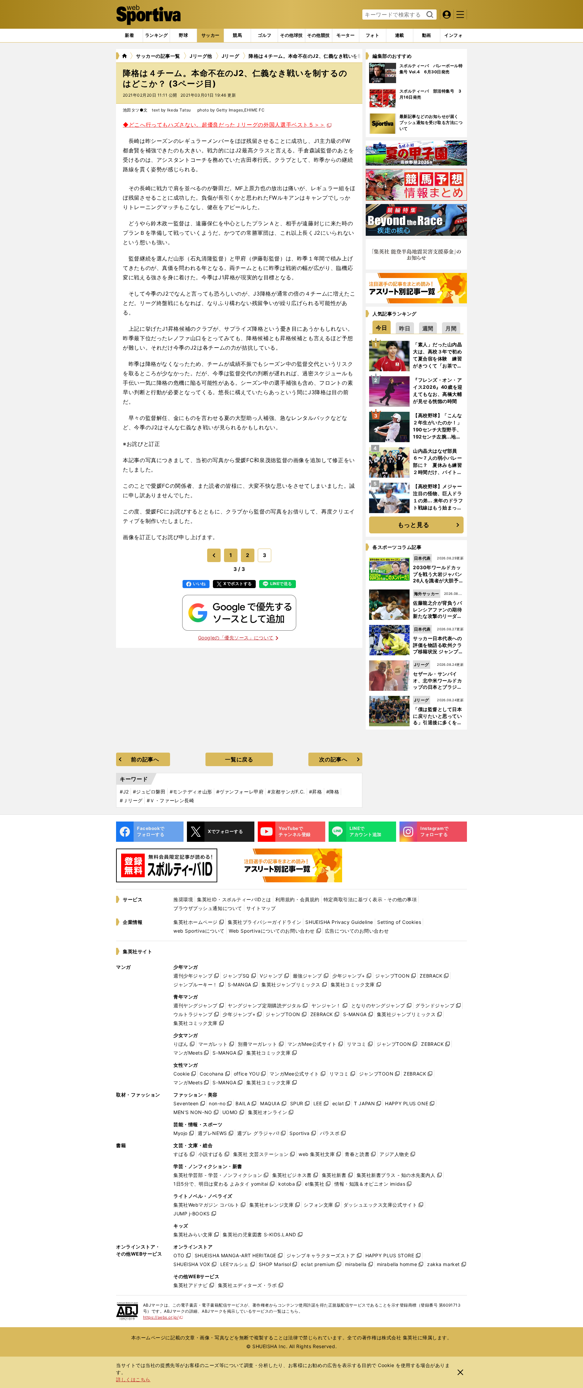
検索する (429, 15)
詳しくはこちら (133, 1379)
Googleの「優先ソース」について (236, 637)
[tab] (183, 35)
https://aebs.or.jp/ (163, 1317)
